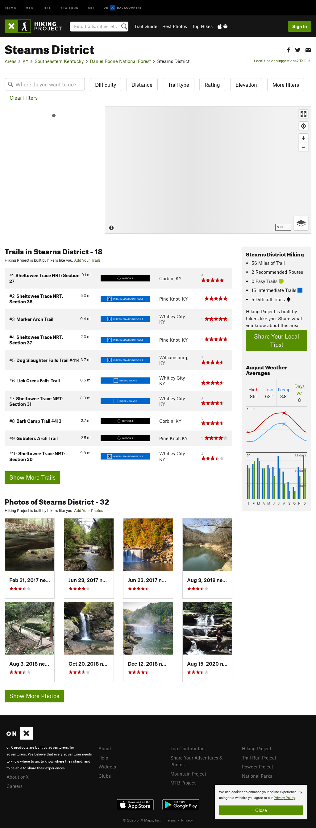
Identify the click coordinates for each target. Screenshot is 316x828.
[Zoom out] (303, 147)
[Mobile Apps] (222, 26)
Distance (141, 84)
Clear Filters (24, 97)
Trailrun (69, 8)
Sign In (299, 26)
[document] (261, 802)
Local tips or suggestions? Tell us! (282, 60)
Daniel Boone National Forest (120, 61)
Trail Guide (145, 26)
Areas (10, 61)
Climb (10, 8)
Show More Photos (34, 695)
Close (261, 810)
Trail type (178, 84)
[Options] (301, 223)
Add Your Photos (88, 510)
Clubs (104, 776)
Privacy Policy (284, 798)
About (104, 748)
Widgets (107, 766)
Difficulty (105, 84)
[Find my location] (303, 126)
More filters (285, 84)
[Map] (208, 169)
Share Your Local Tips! (276, 340)
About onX (17, 777)
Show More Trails (32, 477)
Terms (171, 820)
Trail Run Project (259, 757)
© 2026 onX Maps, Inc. (142, 820)
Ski (91, 8)
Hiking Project (256, 748)
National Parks (257, 776)
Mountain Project (188, 773)
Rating (212, 84)
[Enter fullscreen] (303, 114)
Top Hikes (202, 26)
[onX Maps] (19, 738)
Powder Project (257, 766)
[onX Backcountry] (122, 8)
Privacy (187, 820)
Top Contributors (188, 748)
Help (103, 757)
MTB (29, 8)
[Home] (37, 26)
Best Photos (174, 26)
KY (25, 61)
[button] (288, 49)
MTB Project (183, 782)
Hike (47, 8)
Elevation (246, 84)
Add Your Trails (87, 260)
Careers (14, 786)
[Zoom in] (303, 138)
